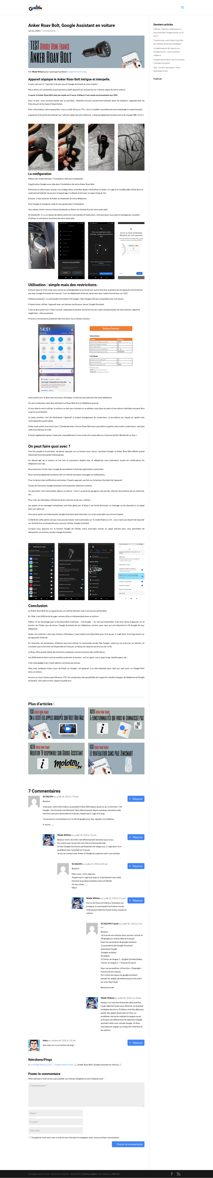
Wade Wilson (64, 834)
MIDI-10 (115, 1174)
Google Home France (76, 71)
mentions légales (89, 1174)
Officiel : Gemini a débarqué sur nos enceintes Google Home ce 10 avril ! (168, 32)
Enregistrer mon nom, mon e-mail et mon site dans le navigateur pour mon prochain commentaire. (75, 1137)
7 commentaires (48, 30)
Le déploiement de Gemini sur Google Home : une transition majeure (166, 51)
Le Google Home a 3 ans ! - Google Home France (51, 1064)
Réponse (138, 798)
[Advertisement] (169, 128)
